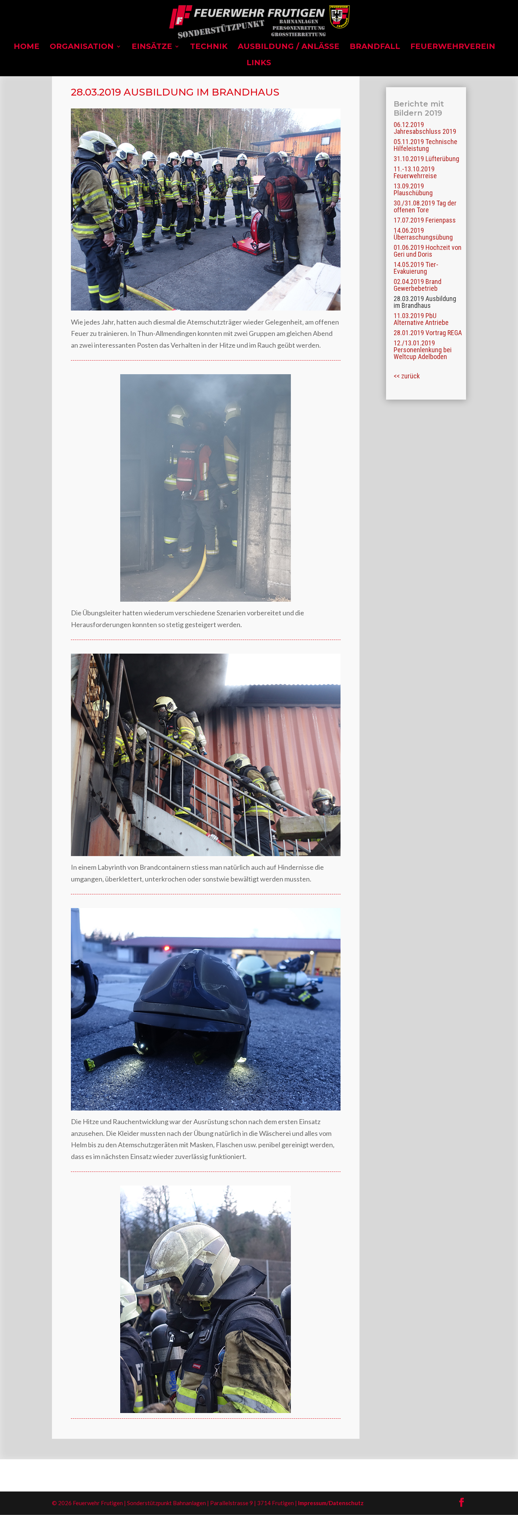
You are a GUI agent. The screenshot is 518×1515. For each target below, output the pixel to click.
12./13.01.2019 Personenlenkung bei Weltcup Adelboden (423, 350)
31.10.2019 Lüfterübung (426, 159)
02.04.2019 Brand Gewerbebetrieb (417, 285)
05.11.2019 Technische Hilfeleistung (425, 145)
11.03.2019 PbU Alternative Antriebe (421, 319)
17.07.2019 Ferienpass (425, 220)
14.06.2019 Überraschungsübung (423, 233)
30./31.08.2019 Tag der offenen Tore (425, 206)
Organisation (82, 47)
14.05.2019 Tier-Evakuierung (416, 267)
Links (258, 63)
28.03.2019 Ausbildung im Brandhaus (425, 302)
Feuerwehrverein (452, 47)
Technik (209, 47)
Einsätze (152, 47)
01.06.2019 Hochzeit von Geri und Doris (427, 250)
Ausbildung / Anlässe (288, 47)
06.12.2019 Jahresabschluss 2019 (425, 128)
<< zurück (407, 376)
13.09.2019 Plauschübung (413, 189)
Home (26, 47)
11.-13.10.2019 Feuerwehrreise (415, 172)
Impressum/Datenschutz (331, 1502)
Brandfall (375, 47)
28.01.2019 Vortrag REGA (428, 333)
